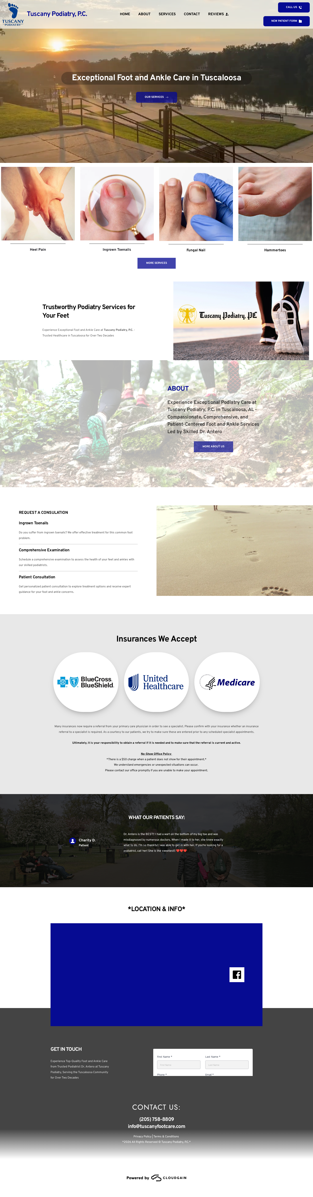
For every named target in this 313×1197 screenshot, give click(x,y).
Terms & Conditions (166, 1136)
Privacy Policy (142, 1136)
